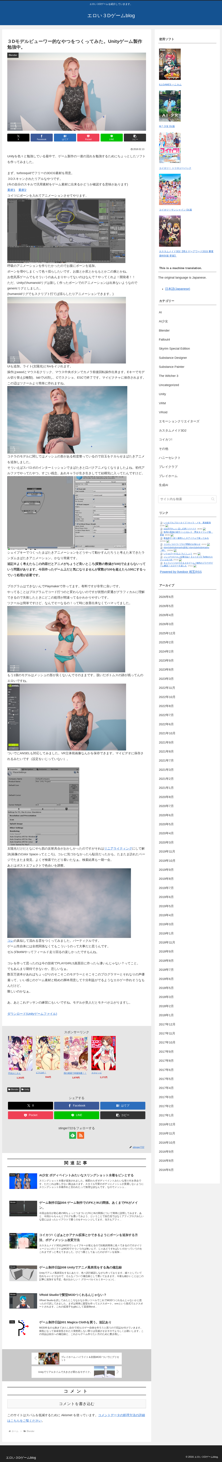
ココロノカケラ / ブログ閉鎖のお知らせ (182, 544)
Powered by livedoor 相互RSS (181, 572)
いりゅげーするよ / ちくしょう (178, 553)
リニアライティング (118, 848)
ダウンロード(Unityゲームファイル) (32, 1014)
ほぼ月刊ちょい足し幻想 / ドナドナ (180, 529)
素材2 (22, 190)
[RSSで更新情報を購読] (80, 1135)
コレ (10, 940)
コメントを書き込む (77, 1404)
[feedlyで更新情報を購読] (72, 1135)
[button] (135, 137)
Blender (15, 1089)
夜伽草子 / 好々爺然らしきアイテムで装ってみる (186, 538)
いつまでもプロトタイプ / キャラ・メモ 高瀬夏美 (187, 522)
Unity (26, 1089)
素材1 (11, 190)
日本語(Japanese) (177, 289)
